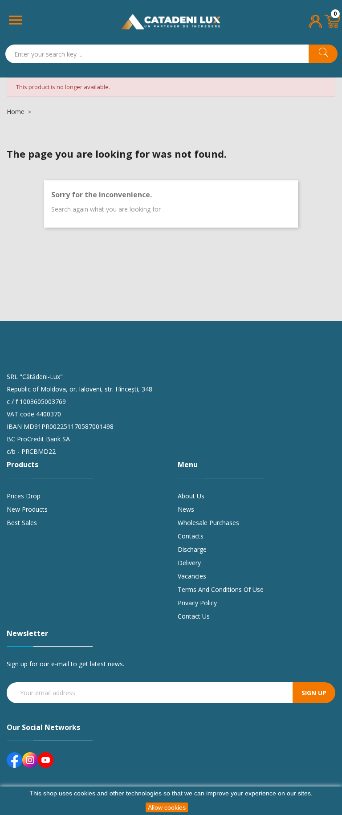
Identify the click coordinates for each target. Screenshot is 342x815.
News (186, 509)
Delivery (189, 562)
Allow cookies (167, 807)
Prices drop (24, 496)
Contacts (191, 536)
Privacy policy (197, 603)
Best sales (22, 522)
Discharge (192, 549)
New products (27, 509)
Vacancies (192, 576)
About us (191, 496)
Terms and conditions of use (221, 589)
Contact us (194, 616)
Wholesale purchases (208, 522)
